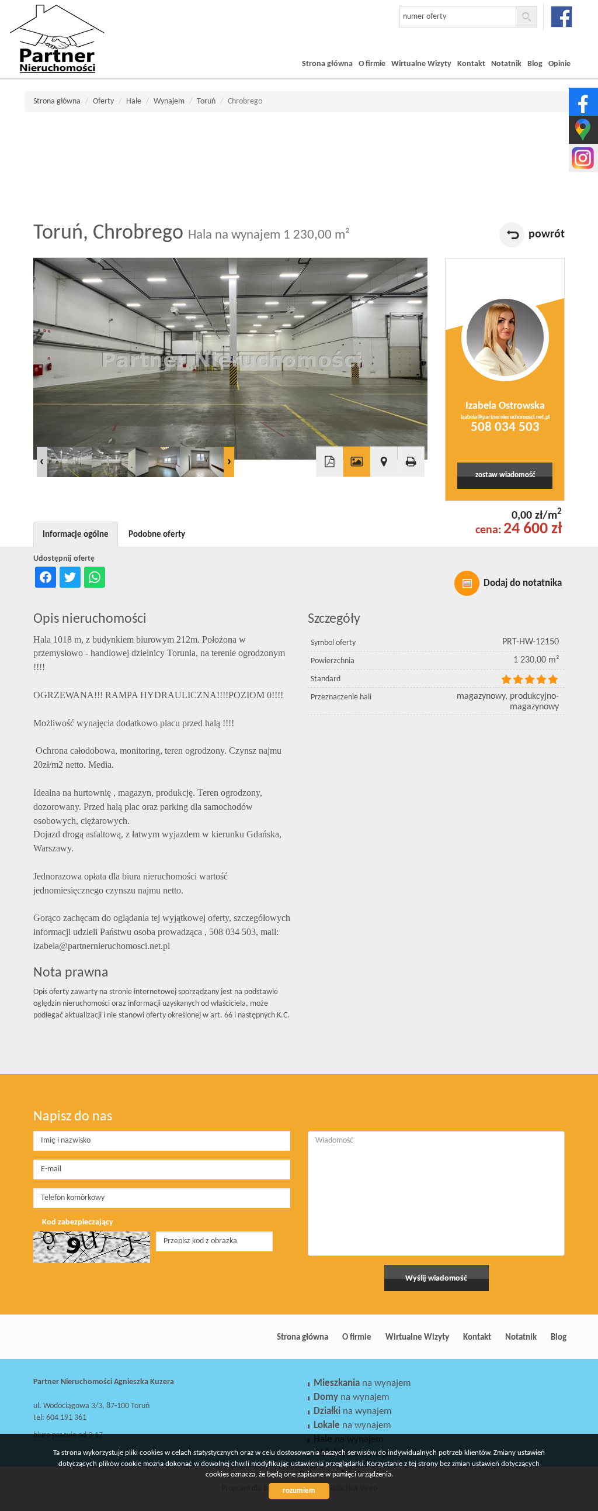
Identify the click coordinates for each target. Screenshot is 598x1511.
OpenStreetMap (385, 499)
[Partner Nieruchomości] (91, 23)
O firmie (372, 64)
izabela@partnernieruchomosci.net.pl (505, 417)
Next (229, 462)
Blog (535, 64)
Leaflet (331, 499)
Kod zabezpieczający (77, 1222)
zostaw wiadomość (505, 475)
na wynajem (362, 1383)
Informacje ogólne (76, 534)
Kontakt (471, 64)
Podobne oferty (156, 534)
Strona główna (327, 64)
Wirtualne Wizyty (421, 64)
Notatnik (506, 64)
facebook (561, 16)
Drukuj (410, 462)
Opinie (559, 64)
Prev (42, 462)
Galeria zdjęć (356, 462)
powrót (547, 234)
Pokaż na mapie (383, 462)
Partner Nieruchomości (115, 1337)
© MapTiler (353, 499)
